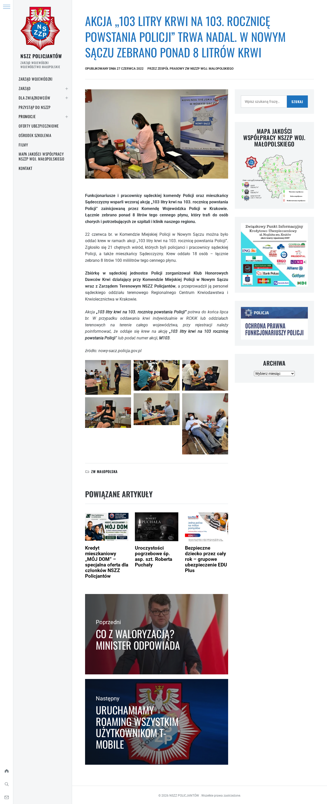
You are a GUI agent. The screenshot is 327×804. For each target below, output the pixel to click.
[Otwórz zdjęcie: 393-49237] (157, 409)
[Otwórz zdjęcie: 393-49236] (157, 375)
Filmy (23, 144)
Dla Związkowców (34, 98)
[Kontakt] (6, 797)
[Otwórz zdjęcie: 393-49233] (108, 412)
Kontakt (25, 168)
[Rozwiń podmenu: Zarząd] (66, 88)
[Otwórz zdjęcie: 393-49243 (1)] (205, 375)
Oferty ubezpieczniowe (39, 126)
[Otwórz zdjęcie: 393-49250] (205, 423)
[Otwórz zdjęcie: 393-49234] (108, 377)
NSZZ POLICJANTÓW (41, 55)
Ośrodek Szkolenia (35, 135)
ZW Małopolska (104, 471)
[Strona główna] (6, 770)
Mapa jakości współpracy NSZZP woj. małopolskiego (41, 156)
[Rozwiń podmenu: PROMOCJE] (66, 116)
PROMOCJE (27, 116)
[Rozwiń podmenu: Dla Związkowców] (66, 98)
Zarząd (25, 88)
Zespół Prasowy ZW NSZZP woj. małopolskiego (195, 68)
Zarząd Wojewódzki (36, 79)
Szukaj (297, 101)
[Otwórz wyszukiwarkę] (6, 784)
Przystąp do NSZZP (35, 107)
